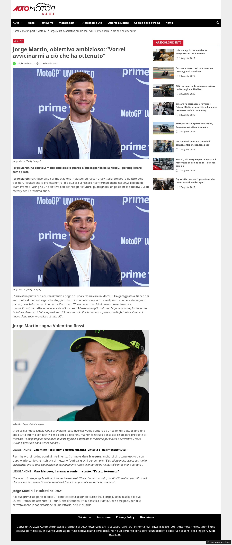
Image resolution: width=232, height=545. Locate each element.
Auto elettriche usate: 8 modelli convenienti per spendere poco (193, 143)
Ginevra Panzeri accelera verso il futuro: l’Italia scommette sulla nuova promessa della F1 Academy (196, 107)
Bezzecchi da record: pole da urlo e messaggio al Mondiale (194, 70)
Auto (16, 23)
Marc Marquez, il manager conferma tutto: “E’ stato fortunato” (76, 471)
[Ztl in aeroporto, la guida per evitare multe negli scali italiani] (163, 90)
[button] (218, 23)
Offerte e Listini (118, 23)
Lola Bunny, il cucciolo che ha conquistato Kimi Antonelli (191, 52)
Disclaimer (147, 517)
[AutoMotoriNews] (34, 9)
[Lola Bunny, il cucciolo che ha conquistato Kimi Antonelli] (163, 55)
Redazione (103, 517)
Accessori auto (92, 23)
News (169, 23)
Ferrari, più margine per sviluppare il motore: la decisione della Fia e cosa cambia (196, 162)
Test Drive (46, 23)
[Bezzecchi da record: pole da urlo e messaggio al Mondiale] (163, 73)
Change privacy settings (218, 542)
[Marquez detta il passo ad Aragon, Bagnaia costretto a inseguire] (163, 128)
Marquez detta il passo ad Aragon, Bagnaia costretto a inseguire (194, 125)
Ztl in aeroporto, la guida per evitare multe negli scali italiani (196, 87)
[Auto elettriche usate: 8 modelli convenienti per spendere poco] (163, 146)
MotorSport (66, 23)
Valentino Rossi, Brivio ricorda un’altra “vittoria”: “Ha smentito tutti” (80, 450)
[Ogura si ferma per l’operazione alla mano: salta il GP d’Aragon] (163, 184)
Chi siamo (84, 517)
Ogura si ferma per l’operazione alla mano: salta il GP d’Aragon (195, 181)
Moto (31, 23)
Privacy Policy (125, 517)
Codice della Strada (147, 23)
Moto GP (18, 41)
